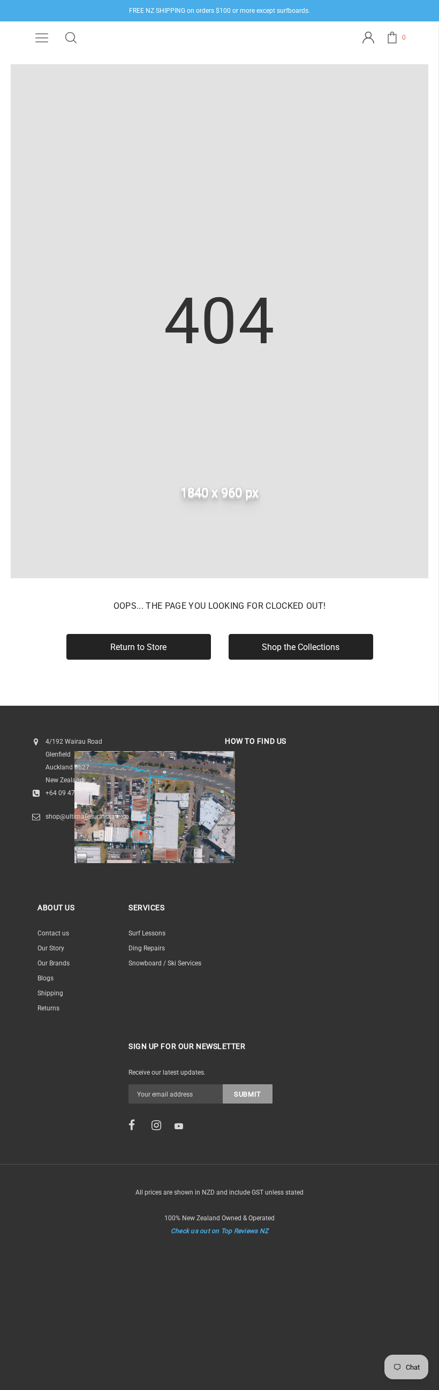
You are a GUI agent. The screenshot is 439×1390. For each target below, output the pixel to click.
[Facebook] (136, 1125)
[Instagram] (160, 1125)
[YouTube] (183, 1126)
